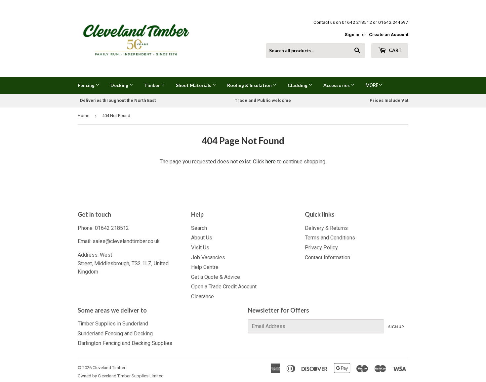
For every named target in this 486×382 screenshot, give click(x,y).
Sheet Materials (194, 85)
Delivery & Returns (326, 228)
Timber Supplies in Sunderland (113, 323)
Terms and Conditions (330, 237)
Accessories (337, 85)
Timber (152, 85)
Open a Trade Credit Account (224, 286)
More (372, 85)
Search (199, 228)
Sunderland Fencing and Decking (115, 333)
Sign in (352, 34)
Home (83, 115)
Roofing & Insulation (250, 85)
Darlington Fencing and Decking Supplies (125, 343)
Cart (395, 50)
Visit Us (200, 247)
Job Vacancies (208, 257)
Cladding (298, 85)
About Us (201, 237)
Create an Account (388, 34)
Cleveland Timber (109, 367)
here (270, 161)
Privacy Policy (321, 247)
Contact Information (327, 257)
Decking (119, 85)
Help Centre (205, 267)
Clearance (202, 296)
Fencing (87, 85)
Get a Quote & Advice (215, 277)
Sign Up (396, 326)
